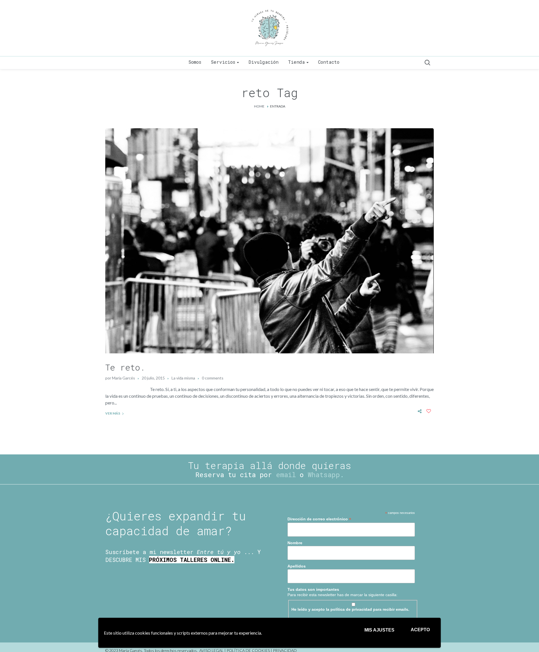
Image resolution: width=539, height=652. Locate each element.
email (286, 474)
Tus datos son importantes (313, 589)
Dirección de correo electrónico (319, 519)
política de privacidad (351, 609)
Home (259, 106)
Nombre (294, 543)
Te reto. (125, 367)
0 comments (212, 378)
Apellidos (296, 566)
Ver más (112, 413)
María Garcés (123, 378)
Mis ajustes (379, 630)
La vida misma (183, 378)
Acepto (420, 629)
